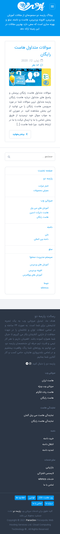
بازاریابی (50, 468)
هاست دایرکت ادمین (39, 213)
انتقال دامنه (48, 444)
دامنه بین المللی (41, 239)
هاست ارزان (48, 381)
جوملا (46, 283)
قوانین (32, 498)
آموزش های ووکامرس (32, 275)
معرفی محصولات (40, 191)
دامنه (49, 227)
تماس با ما (48, 485)
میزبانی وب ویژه (46, 386)
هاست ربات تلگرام (45, 392)
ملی (46, 235)
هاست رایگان (42, 217)
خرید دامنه (48, 439)
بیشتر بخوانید (19, 134)
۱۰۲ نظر (35, 65)
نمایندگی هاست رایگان (42, 421)
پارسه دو (47, 178)
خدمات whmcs (46, 479)
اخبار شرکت (43, 186)
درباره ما (49, 503)
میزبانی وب (46, 201)
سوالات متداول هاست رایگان (33, 51)
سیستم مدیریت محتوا (41, 257)
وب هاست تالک (45, 498)
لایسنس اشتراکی (45, 473)
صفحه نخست (45, 171)
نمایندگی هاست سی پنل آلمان (39, 415)
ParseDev (31, 520)
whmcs (44, 288)
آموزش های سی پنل (39, 208)
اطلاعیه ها (20, 498)
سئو (50, 249)
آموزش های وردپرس (39, 265)
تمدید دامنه (48, 450)
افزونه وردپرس (35, 270)
